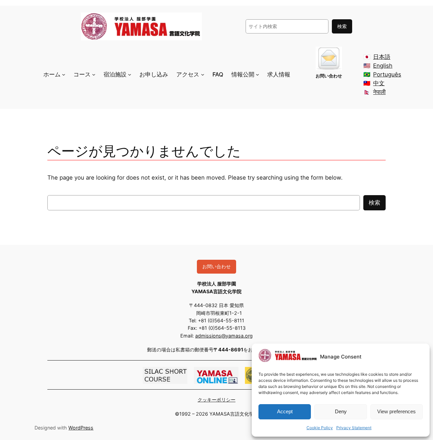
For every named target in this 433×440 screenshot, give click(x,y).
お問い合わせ (216, 266)
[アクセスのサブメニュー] (202, 74)
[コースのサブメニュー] (93, 74)
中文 (379, 83)
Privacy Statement (353, 427)
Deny (341, 411)
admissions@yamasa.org (224, 336)
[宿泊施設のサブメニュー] (129, 74)
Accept (285, 411)
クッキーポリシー (216, 399)
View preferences (396, 411)
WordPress (80, 428)
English (382, 65)
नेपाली (379, 92)
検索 (342, 26)
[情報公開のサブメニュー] (257, 74)
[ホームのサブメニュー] (63, 74)
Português (387, 74)
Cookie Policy (319, 427)
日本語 (381, 56)
